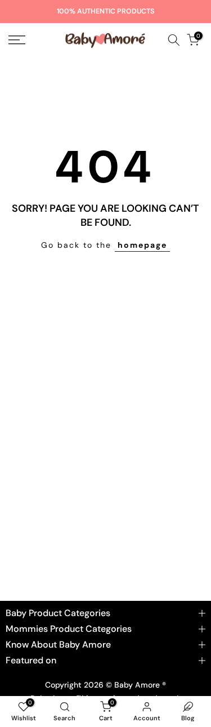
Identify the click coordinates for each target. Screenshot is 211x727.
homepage (142, 245)
